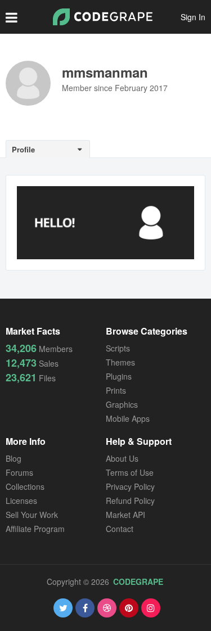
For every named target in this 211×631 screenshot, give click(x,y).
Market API (125, 514)
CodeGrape (138, 581)
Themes (120, 362)
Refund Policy (130, 500)
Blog (13, 458)
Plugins (119, 376)
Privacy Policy (130, 486)
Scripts (118, 348)
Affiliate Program (35, 528)
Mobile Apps (128, 418)
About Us (122, 458)
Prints (116, 390)
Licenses (21, 500)
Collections (25, 486)
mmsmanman (105, 72)
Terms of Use (130, 472)
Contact (119, 528)
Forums (19, 472)
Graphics (122, 404)
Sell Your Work (32, 514)
